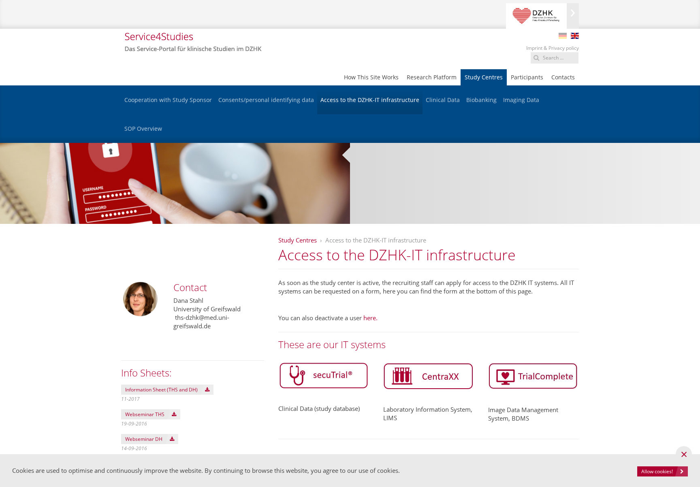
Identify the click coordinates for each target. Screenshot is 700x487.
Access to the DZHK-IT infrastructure (369, 100)
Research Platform (432, 77)
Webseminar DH (143, 439)
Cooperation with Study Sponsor (168, 100)
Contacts (563, 77)
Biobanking (481, 100)
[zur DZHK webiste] (542, 16)
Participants (527, 77)
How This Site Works (371, 77)
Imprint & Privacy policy (552, 48)
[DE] (563, 36)
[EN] (575, 36)
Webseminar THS (144, 414)
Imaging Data (521, 100)
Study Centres (484, 77)
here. (370, 318)
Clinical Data (443, 100)
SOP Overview (143, 128)
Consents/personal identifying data (266, 100)
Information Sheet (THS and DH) (161, 389)
